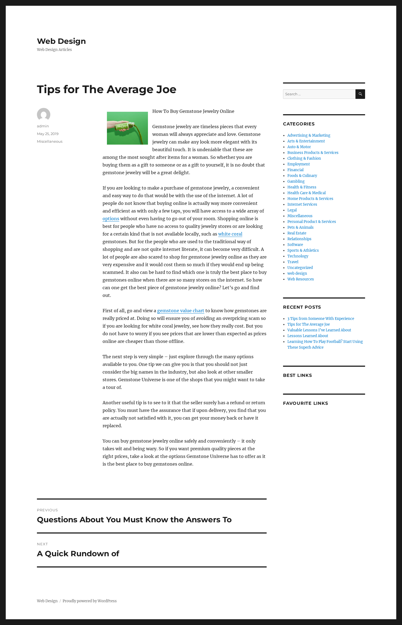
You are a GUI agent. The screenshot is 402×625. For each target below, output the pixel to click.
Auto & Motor (299, 147)
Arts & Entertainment (306, 141)
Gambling (296, 181)
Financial (295, 170)
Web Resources (300, 279)
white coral (230, 234)
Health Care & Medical (306, 193)
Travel (292, 262)
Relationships (299, 239)
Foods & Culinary (302, 175)
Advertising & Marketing (308, 135)
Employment (298, 164)
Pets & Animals (300, 227)
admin (43, 126)
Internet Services (302, 204)
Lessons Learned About (307, 336)
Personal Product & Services (311, 221)
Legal (292, 210)
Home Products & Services (310, 198)
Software (295, 244)
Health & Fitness (301, 187)
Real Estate (296, 233)
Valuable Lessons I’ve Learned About (319, 330)
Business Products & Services (313, 152)
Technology (297, 256)
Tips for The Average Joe (308, 324)
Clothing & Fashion (304, 158)
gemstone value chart (180, 310)
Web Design (61, 41)
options (111, 218)
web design (297, 273)
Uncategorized (300, 267)
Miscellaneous (49, 141)
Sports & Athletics (303, 250)
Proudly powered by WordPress (90, 601)
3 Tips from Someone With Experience (320, 318)
